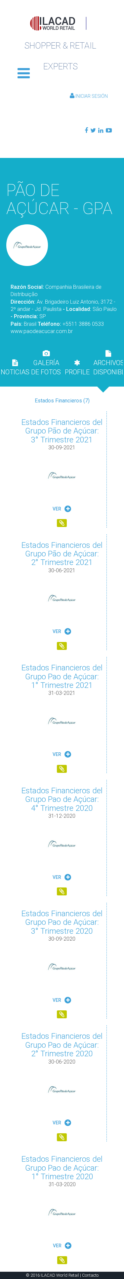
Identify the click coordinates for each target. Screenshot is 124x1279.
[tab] (15, 367)
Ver (57, 508)
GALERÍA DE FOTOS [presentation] (46, 367)
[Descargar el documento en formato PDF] (62, 523)
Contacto (90, 1275)
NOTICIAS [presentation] (15, 372)
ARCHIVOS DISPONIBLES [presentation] (108, 367)
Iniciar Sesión (91, 96)
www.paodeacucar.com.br (42, 331)
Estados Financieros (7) (62, 400)
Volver (62, 168)
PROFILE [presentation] (77, 372)
